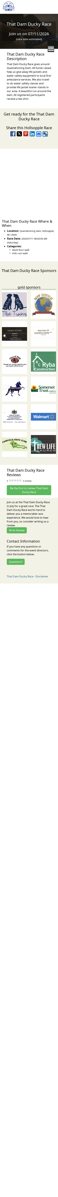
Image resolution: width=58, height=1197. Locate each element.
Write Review (17, 530)
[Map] (29, 182)
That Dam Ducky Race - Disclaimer (27, 576)
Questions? (16, 562)
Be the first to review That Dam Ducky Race (29, 490)
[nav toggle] (51, 49)
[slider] (15, 480)
